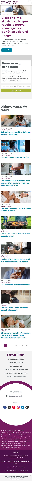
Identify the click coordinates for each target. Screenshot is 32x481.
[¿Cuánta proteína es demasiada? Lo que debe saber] (16, 222)
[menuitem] (16, 359)
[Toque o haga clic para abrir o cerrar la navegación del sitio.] (29, 3)
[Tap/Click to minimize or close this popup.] (31, 476)
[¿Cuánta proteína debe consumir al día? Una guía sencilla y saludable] (16, 248)
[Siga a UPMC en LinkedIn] (22, 407)
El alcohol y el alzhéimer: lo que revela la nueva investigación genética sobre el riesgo (14, 26)
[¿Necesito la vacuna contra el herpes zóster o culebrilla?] (16, 197)
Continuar (17, 91)
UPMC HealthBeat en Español (18, 470)
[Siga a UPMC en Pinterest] (13, 407)
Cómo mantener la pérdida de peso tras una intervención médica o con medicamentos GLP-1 (15, 183)
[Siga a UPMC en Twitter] (9, 407)
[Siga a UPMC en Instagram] (18, 407)
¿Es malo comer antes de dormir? (15, 158)
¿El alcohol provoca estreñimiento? (15, 285)
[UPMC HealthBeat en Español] (9, 3)
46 (23, 345)
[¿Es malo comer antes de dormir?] (15, 146)
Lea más (7, 50)
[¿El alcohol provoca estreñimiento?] (15, 273)
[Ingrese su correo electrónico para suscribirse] (16, 86)
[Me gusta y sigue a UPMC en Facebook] (5, 407)
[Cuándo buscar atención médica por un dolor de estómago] (16, 121)
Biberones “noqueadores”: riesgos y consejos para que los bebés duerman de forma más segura (16, 335)
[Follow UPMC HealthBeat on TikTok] (27, 407)
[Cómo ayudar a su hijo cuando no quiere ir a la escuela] (16, 296)
